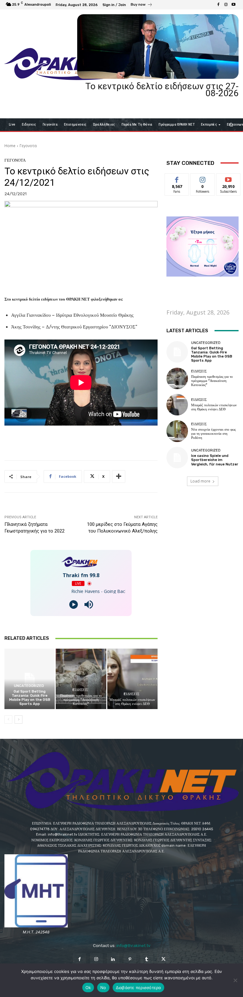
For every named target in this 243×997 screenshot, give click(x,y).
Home (10, 145)
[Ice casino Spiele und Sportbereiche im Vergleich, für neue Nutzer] (177, 457)
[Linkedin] (113, 959)
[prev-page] (8, 719)
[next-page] (18, 719)
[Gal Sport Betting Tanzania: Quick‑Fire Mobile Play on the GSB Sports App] (29, 679)
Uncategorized (29, 686)
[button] (231, 124)
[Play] (73, 604)
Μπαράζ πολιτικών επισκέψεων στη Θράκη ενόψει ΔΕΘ (132, 702)
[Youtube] (233, 5)
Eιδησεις (80, 690)
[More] (118, 476)
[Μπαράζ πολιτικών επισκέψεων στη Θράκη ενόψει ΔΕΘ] (132, 679)
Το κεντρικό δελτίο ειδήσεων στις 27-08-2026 (162, 89)
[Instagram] (226, 5)
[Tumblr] (146, 959)
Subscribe (228, 178)
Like (177, 178)
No (103, 987)
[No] (235, 980)
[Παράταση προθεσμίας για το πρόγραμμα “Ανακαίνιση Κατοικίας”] (81, 679)
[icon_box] (142, 5)
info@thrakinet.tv (133, 945)
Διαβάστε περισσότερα (138, 987)
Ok (88, 987)
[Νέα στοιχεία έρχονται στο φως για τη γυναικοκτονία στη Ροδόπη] (177, 431)
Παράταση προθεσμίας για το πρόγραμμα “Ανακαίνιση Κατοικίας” (81, 700)
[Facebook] (218, 5)
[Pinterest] (130, 959)
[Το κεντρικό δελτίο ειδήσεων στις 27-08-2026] (158, 46)
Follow (202, 178)
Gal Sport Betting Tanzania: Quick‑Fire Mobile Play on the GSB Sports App (29, 697)
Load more (200, 481)
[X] (163, 959)
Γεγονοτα (28, 145)
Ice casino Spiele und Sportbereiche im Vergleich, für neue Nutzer (214, 460)
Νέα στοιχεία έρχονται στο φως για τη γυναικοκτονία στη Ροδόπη (213, 433)
